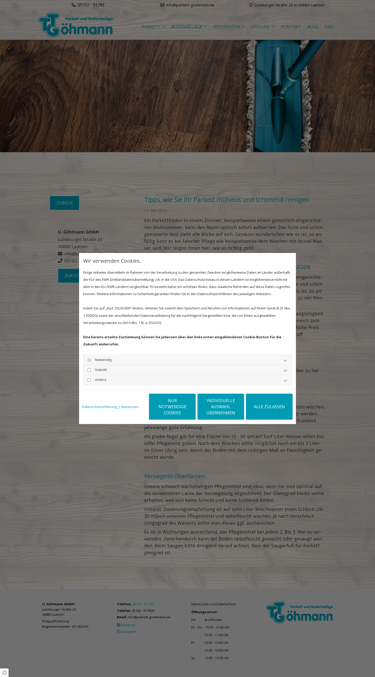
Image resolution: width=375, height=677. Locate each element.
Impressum (130, 406)
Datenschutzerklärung (99, 406)
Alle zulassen (269, 406)
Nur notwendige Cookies (172, 407)
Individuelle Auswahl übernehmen (220, 407)
